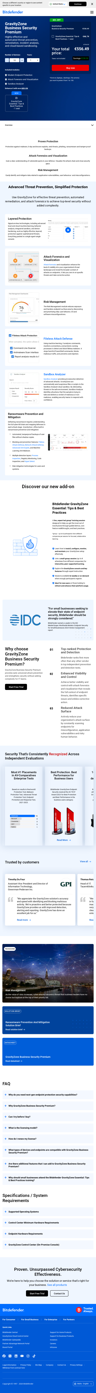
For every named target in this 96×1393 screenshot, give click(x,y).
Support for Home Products (60, 1332)
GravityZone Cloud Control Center (15, 1336)
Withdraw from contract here (13, 1368)
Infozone (53, 1347)
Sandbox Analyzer (55, 374)
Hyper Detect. (30, 461)
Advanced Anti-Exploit (20, 448)
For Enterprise (50, 1319)
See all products (57, 1285)
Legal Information (9, 1365)
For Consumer (8, 1319)
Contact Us (61, 1365)
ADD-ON (24, 88)
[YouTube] (22, 1356)
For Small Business (29, 1319)
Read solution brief (48, 1020)
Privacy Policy (25, 1365)
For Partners (68, 1319)
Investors (53, 1340)
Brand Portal (7, 1347)
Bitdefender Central (10, 1332)
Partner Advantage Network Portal (15, 1343)
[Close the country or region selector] (92, 4)
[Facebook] (4, 1356)
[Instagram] (28, 1356)
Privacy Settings (76, 1365)
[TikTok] (34, 1356)
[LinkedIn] (16, 1356)
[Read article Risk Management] (48, 973)
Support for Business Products (62, 1336)
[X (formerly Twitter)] (10, 1356)
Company (49, 1365)
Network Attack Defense (34, 445)
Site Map (38, 1365)
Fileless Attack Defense (58, 338)
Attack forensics (50, 264)
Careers (53, 1343)
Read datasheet (48, 1052)
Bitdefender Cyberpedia (11, 1340)
